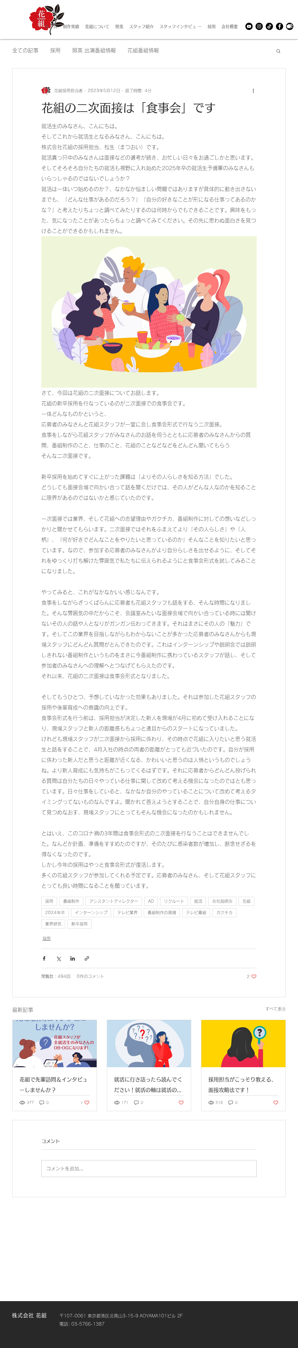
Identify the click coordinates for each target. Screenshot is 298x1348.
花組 (246, 901)
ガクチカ (224, 913)
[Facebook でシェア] (44, 958)
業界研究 (53, 924)
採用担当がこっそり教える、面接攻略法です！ (242, 1085)
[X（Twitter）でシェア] (58, 958)
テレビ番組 (196, 913)
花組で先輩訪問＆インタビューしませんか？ (53, 1085)
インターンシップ (91, 913)
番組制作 (71, 901)
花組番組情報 (143, 50)
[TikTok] (269, 26)
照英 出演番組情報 (94, 50)
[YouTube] (249, 26)
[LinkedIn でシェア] (72, 958)
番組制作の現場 (162, 913)
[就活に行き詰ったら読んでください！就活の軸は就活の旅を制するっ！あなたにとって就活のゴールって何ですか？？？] (149, 1043)
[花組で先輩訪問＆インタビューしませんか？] (55, 1043)
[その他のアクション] (253, 90)
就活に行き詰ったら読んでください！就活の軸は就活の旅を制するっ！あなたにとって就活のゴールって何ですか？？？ (148, 1086)
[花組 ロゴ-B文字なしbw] (289, 26)
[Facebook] (279, 26)
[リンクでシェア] (87, 958)
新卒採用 (79, 924)
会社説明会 (222, 901)
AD (151, 901)
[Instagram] (259, 26)
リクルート (174, 901)
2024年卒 (55, 913)
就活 (198, 901)
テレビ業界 (127, 913)
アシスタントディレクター (113, 901)
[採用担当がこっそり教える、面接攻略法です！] (243, 1043)
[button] (278, 50)
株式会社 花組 (29, 1315)
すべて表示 (275, 1009)
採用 (55, 50)
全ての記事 (25, 50)
